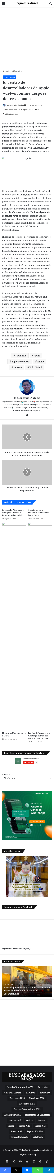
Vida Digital (17, 71)
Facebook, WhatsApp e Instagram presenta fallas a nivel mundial (13, 512)
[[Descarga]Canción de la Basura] (14, 626)
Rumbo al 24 (40, 1126)
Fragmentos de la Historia (37, 1115)
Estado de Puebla (12, 1115)
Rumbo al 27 (16, 1131)
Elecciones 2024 (27, 1104)
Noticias (29, 1120)
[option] (27, 981)
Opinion (41, 1120)
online (40, 361)
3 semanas (20, 355)
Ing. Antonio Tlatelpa (15, 105)
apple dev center (20, 361)
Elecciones (45, 1092)
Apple (37, 355)
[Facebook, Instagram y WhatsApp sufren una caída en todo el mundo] (40, 626)
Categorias (42, 1087)
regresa (17, 367)
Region (11, 1126)
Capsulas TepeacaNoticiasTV (20, 1087)
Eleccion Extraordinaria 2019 (27, 1109)
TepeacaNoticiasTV (19, 1137)
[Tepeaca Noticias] (27, 3)
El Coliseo (30, 1092)
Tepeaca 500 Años (35, 1131)
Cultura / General (12, 1092)
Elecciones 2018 (36, 1098)
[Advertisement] (27, 38)
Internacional (15, 1120)
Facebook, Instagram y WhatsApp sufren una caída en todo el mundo (39, 736)
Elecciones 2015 (17, 1098)
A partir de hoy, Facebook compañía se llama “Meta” (38, 512)
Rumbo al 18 (24, 1126)
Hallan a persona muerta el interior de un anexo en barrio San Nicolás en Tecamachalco (27, 990)
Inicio (7, 71)
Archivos (6, 774)
